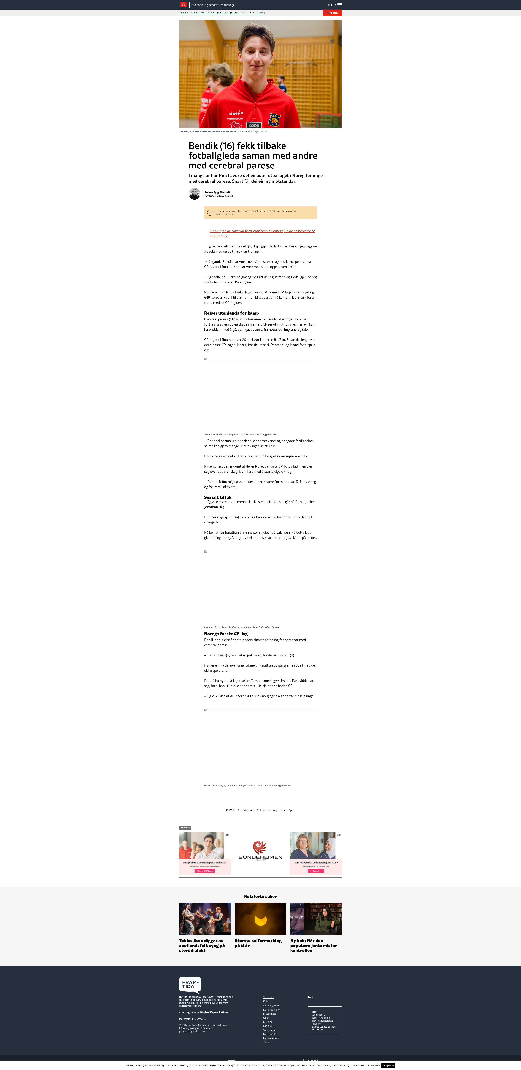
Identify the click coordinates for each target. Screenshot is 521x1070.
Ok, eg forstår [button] (388, 1065)
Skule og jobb (208, 12)
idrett (283, 810)
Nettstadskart (271, 1034)
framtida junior (246, 810)
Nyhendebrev (271, 1038)
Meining (261, 12)
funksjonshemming (267, 810)
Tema (266, 1042)
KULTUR (230, 810)
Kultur (194, 12)
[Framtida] (184, 5)
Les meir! (375, 1065)
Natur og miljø (224, 12)
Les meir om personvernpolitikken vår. (196, 1029)
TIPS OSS (332, 12)
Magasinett (240, 12)
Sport (292, 810)
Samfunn (184, 12)
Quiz (251, 12)
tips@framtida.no (321, 1017)
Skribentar (269, 1030)
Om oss (267, 1026)
